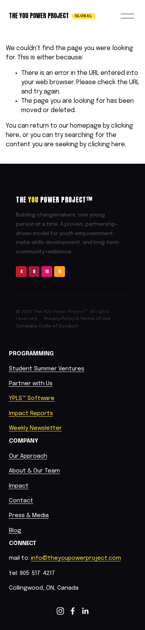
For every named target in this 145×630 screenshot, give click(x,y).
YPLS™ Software (32, 398)
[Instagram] (60, 611)
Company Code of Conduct (47, 326)
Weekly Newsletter (35, 428)
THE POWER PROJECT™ (54, 199)
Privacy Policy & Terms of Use (77, 319)
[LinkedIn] (85, 611)
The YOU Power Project (39, 15)
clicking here (106, 144)
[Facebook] (73, 611)
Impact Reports (31, 413)
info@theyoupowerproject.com (76, 558)
